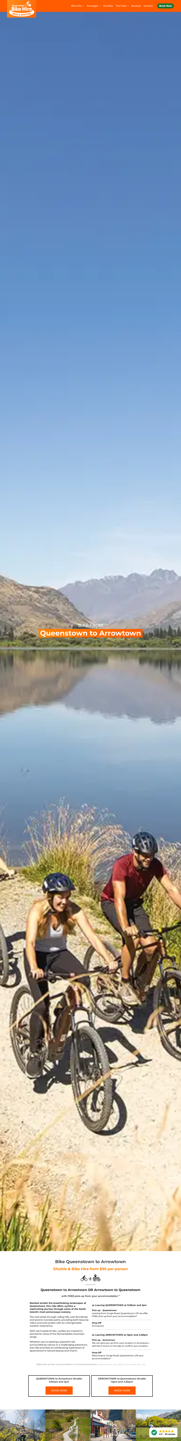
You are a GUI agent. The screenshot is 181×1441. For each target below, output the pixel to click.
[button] (163, 1432)
